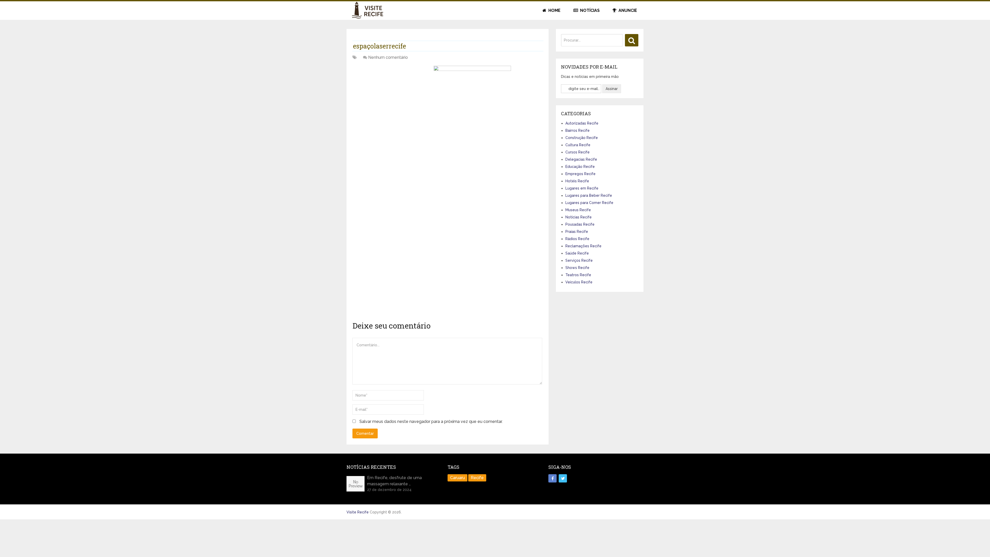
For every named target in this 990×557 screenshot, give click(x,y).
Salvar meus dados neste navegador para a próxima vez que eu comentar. (430, 421)
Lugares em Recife (581, 188)
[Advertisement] (391, 102)
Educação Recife (580, 167)
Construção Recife (581, 138)
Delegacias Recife (581, 159)
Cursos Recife (577, 152)
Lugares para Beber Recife (588, 195)
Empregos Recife (580, 174)
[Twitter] (563, 478)
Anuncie (627, 10)
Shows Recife (577, 268)
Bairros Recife (577, 130)
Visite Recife (357, 512)
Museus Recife (578, 210)
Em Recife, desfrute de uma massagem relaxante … (394, 480)
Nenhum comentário (388, 57)
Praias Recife (576, 232)
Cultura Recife (577, 145)
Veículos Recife (578, 282)
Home (553, 10)
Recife (477, 477)
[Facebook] (552, 478)
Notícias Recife (578, 217)
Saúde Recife (577, 253)
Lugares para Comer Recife (589, 203)
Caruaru (457, 477)
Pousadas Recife (580, 224)
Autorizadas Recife (581, 123)
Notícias (589, 10)
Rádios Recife (577, 239)
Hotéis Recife (577, 181)
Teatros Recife (578, 275)
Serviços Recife (579, 260)
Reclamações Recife (583, 246)
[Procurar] (631, 40)
